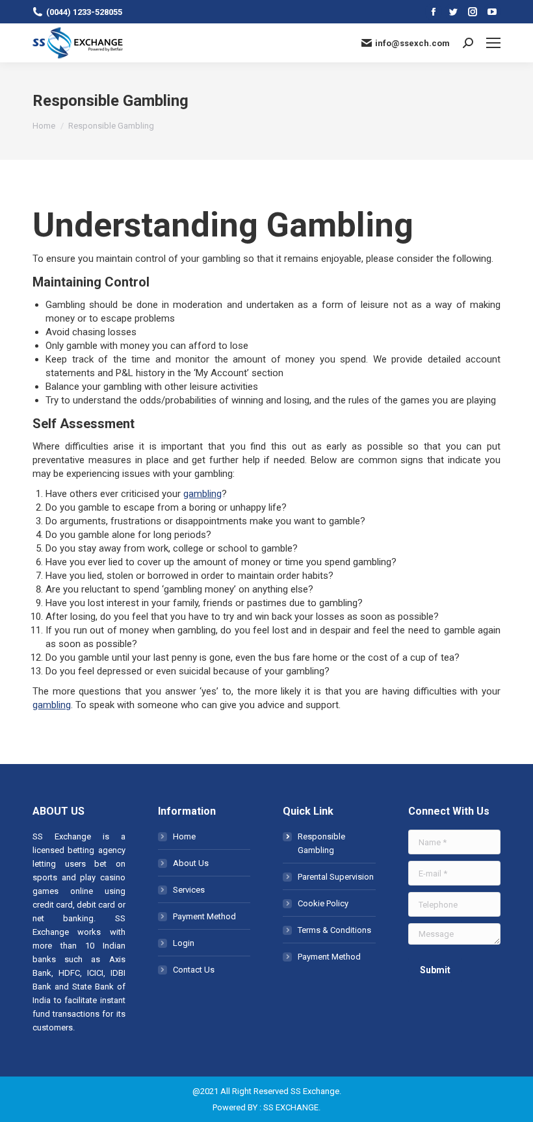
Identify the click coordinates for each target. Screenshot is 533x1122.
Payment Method (204, 916)
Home (184, 836)
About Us (191, 863)
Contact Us (193, 970)
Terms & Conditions (334, 930)
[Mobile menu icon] (493, 43)
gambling (202, 494)
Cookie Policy (323, 903)
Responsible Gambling (321, 843)
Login (183, 943)
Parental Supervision (336, 877)
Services (189, 890)
